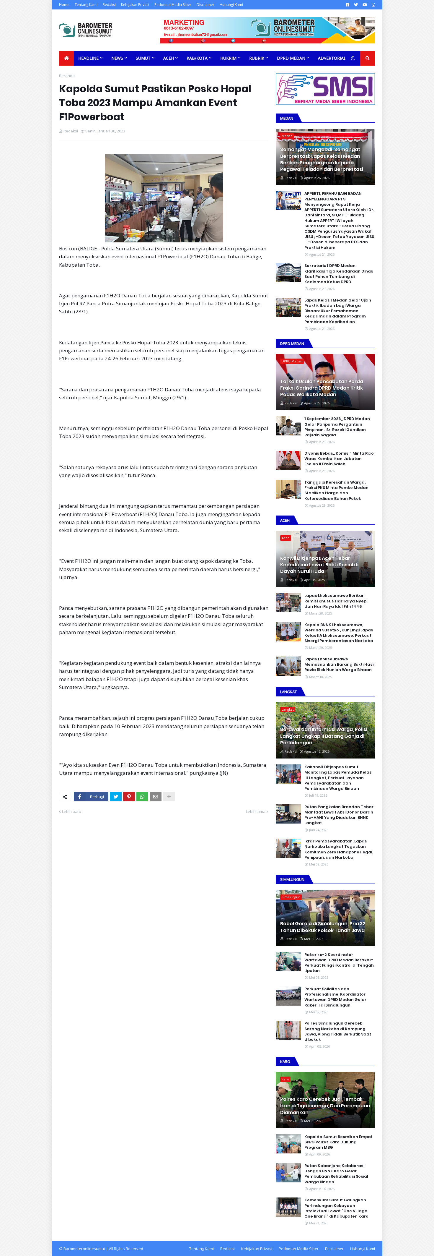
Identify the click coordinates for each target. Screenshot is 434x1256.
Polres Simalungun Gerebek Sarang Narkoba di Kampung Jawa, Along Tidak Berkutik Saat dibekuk (337, 1031)
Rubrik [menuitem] (256, 58)
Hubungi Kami (231, 4)
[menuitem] (66, 58)
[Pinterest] (129, 796)
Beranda (67, 75)
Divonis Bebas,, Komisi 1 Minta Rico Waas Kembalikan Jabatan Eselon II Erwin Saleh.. (339, 459)
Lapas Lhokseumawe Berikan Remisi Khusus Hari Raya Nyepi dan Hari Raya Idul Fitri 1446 (335, 601)
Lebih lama (255, 811)
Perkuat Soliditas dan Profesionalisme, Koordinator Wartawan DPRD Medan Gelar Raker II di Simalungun (335, 997)
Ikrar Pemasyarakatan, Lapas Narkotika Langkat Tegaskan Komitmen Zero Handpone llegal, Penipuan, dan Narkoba (338, 849)
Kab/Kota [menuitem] (197, 58)
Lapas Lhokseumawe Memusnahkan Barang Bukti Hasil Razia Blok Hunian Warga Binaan (339, 664)
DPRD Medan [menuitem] (291, 58)
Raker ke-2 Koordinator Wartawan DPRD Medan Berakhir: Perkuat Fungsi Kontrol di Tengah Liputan (339, 963)
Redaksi (109, 4)
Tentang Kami (86, 4)
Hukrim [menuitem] (228, 58)
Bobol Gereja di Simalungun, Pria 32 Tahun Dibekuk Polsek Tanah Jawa (322, 927)
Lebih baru (71, 811)
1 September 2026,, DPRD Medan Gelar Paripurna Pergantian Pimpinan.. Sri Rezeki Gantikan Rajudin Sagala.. (337, 427)
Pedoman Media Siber (172, 4)
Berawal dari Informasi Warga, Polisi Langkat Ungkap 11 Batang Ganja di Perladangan (323, 736)
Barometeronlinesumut (84, 1248)
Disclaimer (205, 4)
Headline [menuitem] (88, 58)
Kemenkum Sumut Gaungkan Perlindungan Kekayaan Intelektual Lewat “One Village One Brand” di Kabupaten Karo (336, 1208)
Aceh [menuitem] (168, 58)
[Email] (155, 796)
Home (64, 4)
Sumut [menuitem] (143, 58)
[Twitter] (116, 796)
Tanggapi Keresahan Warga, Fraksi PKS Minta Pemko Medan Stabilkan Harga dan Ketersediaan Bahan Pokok (336, 490)
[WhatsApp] (142, 796)
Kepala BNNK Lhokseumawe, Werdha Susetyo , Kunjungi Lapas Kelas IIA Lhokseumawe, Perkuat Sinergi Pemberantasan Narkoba (338, 633)
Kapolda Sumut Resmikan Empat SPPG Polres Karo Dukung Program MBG (338, 1142)
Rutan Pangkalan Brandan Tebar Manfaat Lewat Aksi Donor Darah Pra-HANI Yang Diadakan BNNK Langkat (338, 815)
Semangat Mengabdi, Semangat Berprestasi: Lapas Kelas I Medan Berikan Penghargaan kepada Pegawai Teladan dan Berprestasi (321, 159)
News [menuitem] (117, 58)
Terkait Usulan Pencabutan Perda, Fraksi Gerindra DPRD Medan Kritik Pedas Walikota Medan (322, 388)
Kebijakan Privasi (135, 4)
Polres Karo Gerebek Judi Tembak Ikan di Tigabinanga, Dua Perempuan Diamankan (325, 1106)
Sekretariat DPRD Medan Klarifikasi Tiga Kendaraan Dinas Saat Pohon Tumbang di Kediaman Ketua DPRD (338, 274)
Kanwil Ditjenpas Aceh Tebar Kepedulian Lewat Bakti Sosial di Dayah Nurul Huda (319, 565)
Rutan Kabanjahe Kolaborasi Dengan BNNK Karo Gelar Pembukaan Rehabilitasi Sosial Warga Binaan (336, 1174)
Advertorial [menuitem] (332, 58)
